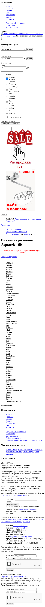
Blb (7, 282)
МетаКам (10, 388)
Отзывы (9, 421)
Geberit (9, 308)
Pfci (7, 341)
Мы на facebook (24, 450)
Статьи (9, 425)
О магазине (10, 434)
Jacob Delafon (11, 323)
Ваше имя (10, 556)
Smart (8, 360)
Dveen (8, 302)
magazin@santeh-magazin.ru (21, 536)
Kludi (8, 330)
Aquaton (9, 272)
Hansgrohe (10, 315)
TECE (8, 362)
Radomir (9, 343)
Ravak (8, 347)
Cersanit (9, 287)
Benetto (9, 278)
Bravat (8, 285)
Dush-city (9, 300)
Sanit (8, 354)
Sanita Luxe (10, 356)
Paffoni (8, 339)
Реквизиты (10, 423)
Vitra (8, 377)
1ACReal (9, 263)
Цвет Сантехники (13, 401)
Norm (8, 336)
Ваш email (10, 592)
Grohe (8, 310)
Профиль (4, 31)
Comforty (10, 289)
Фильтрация (6, 63)
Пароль (9, 502)
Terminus (9, 367)
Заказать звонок (36, 36)
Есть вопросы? (12, 436)
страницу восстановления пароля (14, 495)
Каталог (9, 415)
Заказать (10, 570)
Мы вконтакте (11, 450)
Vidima (8, 371)
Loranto (9, 332)
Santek (8, 358)
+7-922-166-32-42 (36, 34)
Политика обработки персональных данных (24, 440)
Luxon (8, 334)
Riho (7, 349)
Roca (8, 352)
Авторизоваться (12, 504)
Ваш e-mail (10, 499)
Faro (8, 306)
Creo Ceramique (12, 293)
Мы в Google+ (28, 452)
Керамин (9, 386)
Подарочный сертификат (16, 432)
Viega (8, 373)
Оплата (9, 419)
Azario (8, 274)
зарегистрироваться (27, 509)
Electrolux (10, 304)
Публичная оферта (13, 438)
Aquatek (9, 269)
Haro (8, 317)
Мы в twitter (17, 452)
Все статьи (5, 225)
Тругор (9, 399)
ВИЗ (7, 382)
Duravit (9, 298)
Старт (8, 393)
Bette (8, 280)
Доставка (9, 417)
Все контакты (21, 36)
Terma (8, 364)
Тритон (9, 397)
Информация (6, 2)
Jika (7, 326)
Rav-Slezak (10, 345)
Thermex (9, 369)
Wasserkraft (10, 380)
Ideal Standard (11, 321)
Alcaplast (9, 267)
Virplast (9, 375)
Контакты (10, 427)
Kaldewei (9, 328)
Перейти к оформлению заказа (13, 576)
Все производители (9, 257)
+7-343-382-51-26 (8, 36)
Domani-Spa (10, 295)
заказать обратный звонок (18, 519)
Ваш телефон (11, 558)
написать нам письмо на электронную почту (22, 520)
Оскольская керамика (15, 390)
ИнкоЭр (9, 384)
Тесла (8, 395)
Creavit (9, 291)
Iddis (8, 319)
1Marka (9, 265)
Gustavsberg (11, 313)
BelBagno (9, 276)
